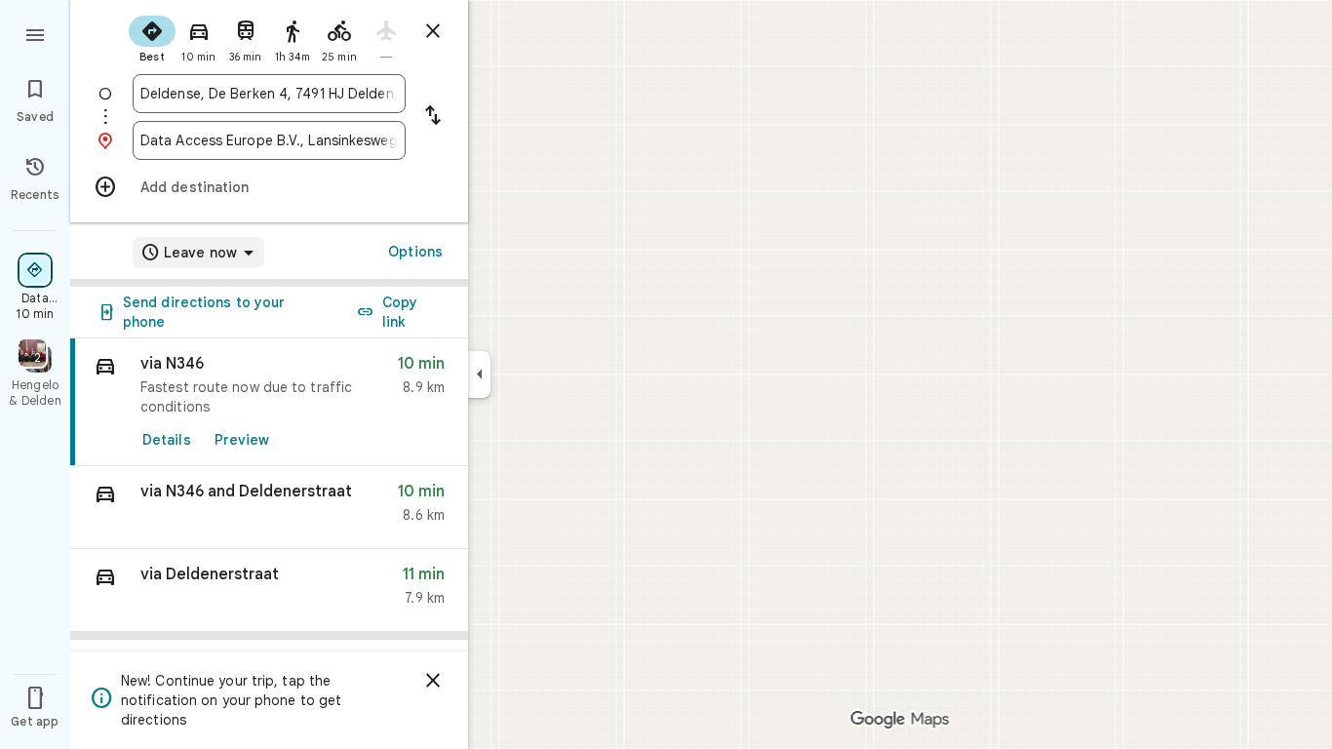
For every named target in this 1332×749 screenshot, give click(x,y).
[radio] (152, 37)
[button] (269, 507)
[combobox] (269, 93)
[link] (269, 402)
